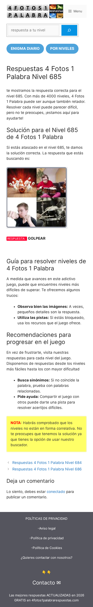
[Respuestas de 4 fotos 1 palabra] (34, 11)
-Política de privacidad (46, 538)
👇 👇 (46, 572)
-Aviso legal (47, 528)
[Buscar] (69, 30)
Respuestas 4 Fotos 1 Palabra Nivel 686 (47, 469)
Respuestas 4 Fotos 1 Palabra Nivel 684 (47, 462)
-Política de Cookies (46, 548)
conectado (56, 491)
